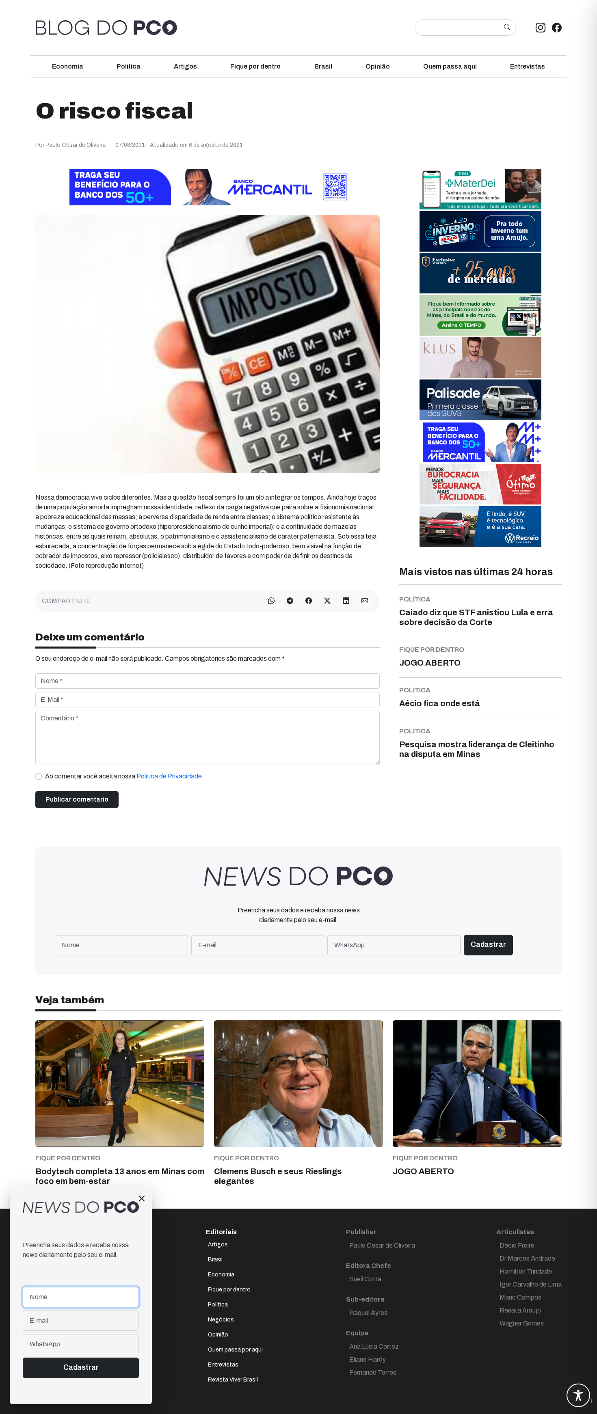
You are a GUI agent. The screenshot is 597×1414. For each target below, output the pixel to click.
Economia (67, 66)
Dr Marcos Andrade (527, 1258)
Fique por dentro (255, 66)
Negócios (221, 1320)
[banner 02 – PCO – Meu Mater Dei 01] (480, 188)
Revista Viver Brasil (233, 1380)
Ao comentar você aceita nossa (123, 776)
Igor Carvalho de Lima (531, 1284)
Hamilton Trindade (526, 1271)
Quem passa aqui (450, 66)
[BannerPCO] (480, 357)
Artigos (185, 66)
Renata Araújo (520, 1310)
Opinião (378, 66)
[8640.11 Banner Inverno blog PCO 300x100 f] (480, 230)
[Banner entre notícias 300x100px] (480, 441)
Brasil (323, 66)
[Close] (142, 1198)
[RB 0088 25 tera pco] (480, 525)
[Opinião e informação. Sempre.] (106, 27)
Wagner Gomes (522, 1323)
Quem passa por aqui (235, 1350)
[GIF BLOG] (480, 483)
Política (129, 66)
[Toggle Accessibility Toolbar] (578, 1395)
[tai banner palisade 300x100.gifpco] (480, 399)
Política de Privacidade (169, 776)
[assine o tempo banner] (480, 314)
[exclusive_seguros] (480, 272)
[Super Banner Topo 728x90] (207, 186)
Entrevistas (527, 66)
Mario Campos (520, 1297)
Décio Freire (517, 1245)
